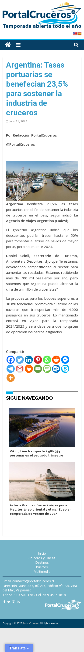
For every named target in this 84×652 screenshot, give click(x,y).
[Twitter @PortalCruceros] (8, 602)
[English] (75, 34)
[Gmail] (20, 369)
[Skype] (65, 369)
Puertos (42, 567)
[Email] (38, 369)
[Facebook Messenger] (65, 360)
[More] (11, 378)
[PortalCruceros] (8, 45)
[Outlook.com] (56, 369)
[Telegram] (11, 369)
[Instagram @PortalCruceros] (13, 602)
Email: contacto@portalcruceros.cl (28, 581)
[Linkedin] (29, 360)
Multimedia (42, 571)
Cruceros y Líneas (41, 558)
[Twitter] (20, 360)
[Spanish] (79, 34)
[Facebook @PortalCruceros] (4, 602)
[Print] (29, 369)
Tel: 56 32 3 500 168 (18, 595)
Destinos (42, 562)
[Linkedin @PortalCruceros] (18, 602)
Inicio (42, 553)
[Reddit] (56, 360)
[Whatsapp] (47, 360)
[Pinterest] (38, 360)
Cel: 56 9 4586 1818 (51, 595)
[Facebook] (11, 360)
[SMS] (47, 369)
